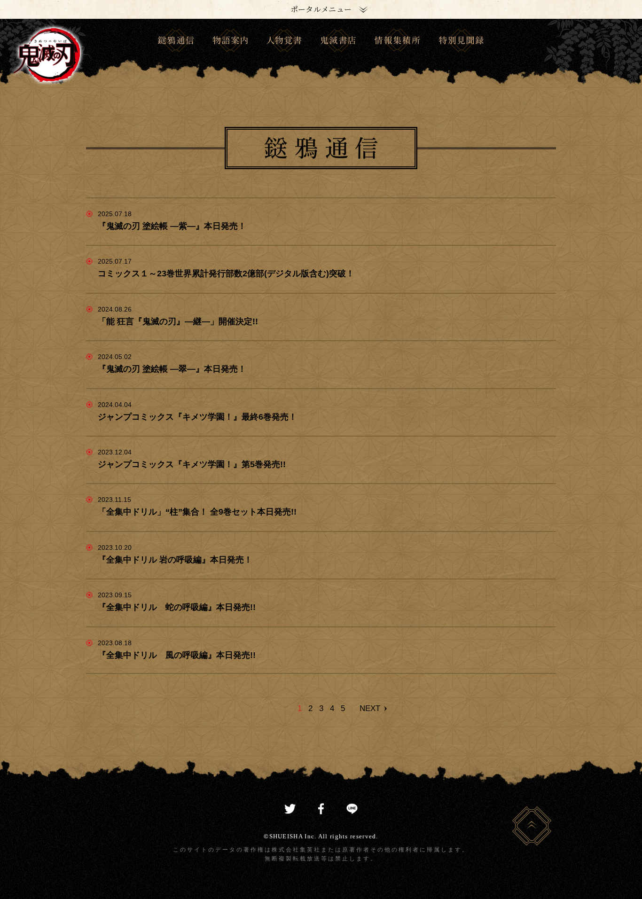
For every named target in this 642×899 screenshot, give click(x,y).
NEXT (370, 708)
